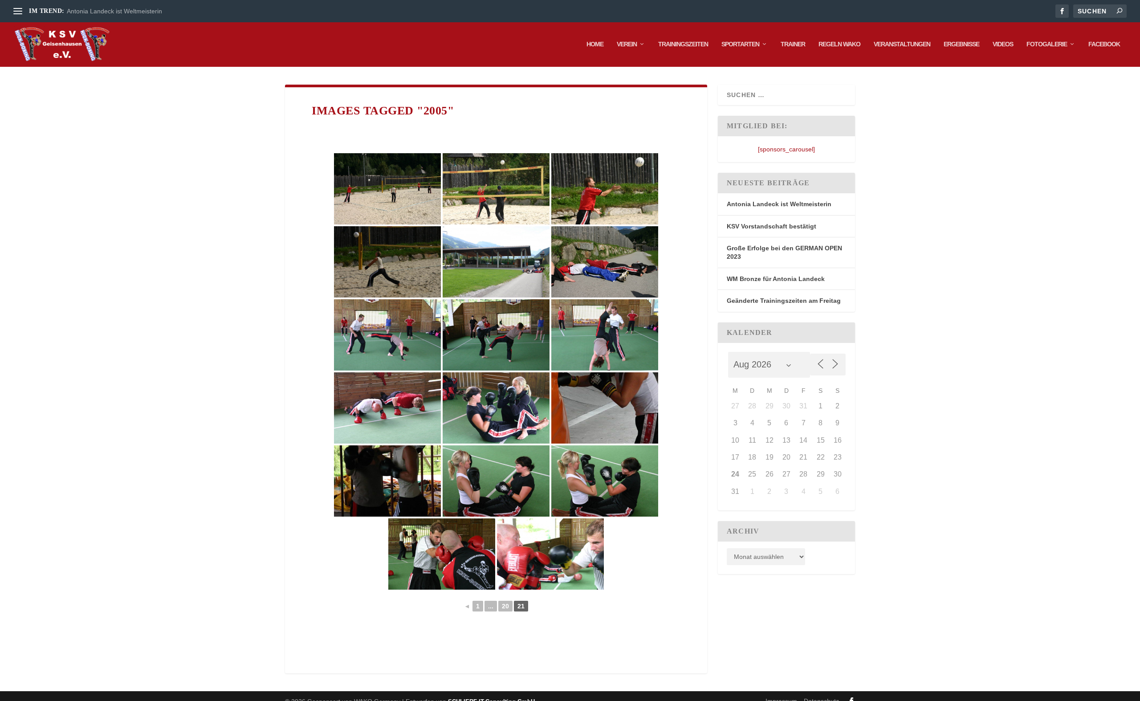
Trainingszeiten (683, 44)
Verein (627, 44)
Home (594, 44)
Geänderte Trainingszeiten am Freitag (784, 300)
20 (505, 606)
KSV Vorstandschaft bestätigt (771, 226)
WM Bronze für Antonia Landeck (776, 278)
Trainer (793, 44)
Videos (1003, 44)
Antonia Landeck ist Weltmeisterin (114, 11)
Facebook (1104, 44)
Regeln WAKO (839, 44)
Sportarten (740, 44)
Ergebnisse (961, 44)
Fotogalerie (1046, 44)
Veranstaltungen (902, 44)
